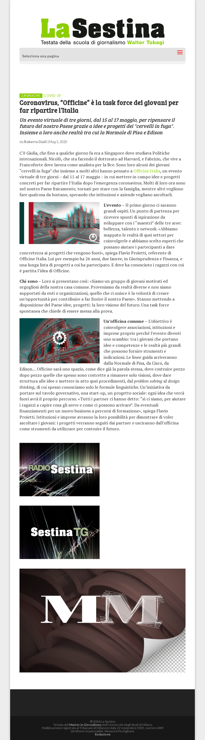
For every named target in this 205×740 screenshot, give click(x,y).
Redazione (103, 734)
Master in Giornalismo (85, 725)
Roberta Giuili (35, 142)
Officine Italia (146, 171)
